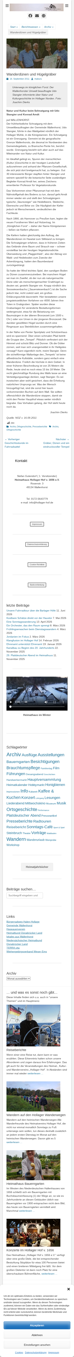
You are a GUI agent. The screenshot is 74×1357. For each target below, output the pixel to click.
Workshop (12, 845)
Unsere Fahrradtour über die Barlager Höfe (31, 610)
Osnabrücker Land (17, 944)
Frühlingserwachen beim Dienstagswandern (31, 629)
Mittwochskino (35, 803)
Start (14, 26)
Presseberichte (40, 426)
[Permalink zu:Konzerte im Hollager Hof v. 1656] (37, 1233)
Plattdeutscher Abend (23, 815)
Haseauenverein (15, 929)
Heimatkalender (16, 785)
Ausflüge (29, 755)
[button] (68, 1289)
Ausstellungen (51, 754)
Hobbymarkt (36, 785)
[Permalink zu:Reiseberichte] (37, 1025)
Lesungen (52, 798)
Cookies (19, 1352)
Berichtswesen (31, 26)
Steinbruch (14, 833)
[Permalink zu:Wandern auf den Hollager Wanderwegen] (37, 1096)
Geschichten (49, 774)
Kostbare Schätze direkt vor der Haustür (29, 618)
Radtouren (42, 821)
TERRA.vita (13, 947)
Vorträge (38, 833)
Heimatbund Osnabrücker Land (24, 932)
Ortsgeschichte (24, 426)
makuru (38, 79)
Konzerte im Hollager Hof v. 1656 (30, 1250)
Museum (51, 803)
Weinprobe (50, 840)
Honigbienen (55, 785)
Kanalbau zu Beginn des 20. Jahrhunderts (30, 647)
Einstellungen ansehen (37, 1344)
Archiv (49, 26)
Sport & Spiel (58, 827)
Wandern (16, 839)
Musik (61, 803)
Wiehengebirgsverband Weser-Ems (26, 951)
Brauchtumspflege (23, 767)
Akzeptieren (37, 1325)
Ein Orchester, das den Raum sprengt (27, 625)
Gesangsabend (34, 774)
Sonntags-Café (40, 827)
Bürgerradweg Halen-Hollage (23, 921)
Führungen (15, 774)
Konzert (28, 797)
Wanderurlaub (36, 839)
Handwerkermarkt (16, 779)
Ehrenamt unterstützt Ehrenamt (24, 644)
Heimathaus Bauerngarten (25, 1184)
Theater (27, 833)
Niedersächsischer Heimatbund (24, 940)
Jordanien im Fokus (17, 636)
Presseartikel (49, 815)
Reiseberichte (16, 1050)
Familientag (46, 768)
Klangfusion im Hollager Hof (22, 640)
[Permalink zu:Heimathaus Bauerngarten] (37, 1165)
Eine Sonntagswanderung (21, 621)
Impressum (53, 1352)
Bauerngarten (18, 762)
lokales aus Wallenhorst (19, 936)
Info (24, 791)
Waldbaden (51, 833)
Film (56, 768)
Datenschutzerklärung (36, 1352)
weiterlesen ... (35, 1073)
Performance (43, 810)
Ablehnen (37, 1335)
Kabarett (33, 791)
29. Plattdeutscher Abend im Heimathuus (29, 655)
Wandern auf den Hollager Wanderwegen (36, 1115)
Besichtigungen (45, 761)
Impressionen (13, 792)
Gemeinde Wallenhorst (19, 925)
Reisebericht (16, 827)
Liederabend (15, 803)
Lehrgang (40, 798)
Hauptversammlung (44, 779)
